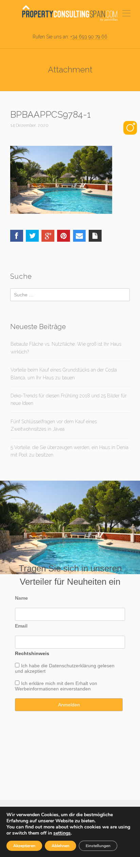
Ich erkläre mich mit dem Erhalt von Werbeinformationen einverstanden (56, 686)
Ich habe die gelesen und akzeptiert (65, 668)
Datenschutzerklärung (72, 665)
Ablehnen (60, 846)
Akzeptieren (24, 846)
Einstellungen (98, 846)
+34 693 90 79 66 (88, 36)
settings (62, 833)
